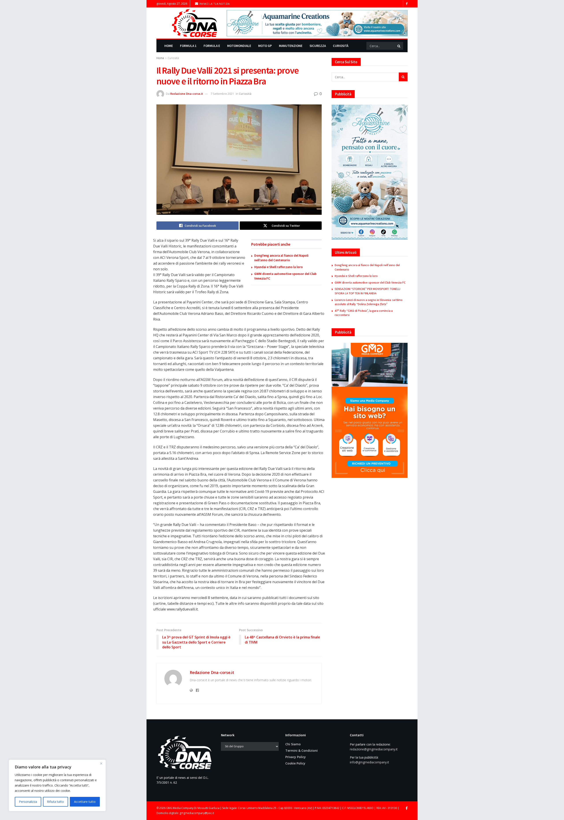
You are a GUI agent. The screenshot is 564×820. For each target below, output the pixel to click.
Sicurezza (318, 46)
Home (168, 46)
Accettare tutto (85, 802)
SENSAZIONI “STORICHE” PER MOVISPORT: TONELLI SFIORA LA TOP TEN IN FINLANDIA (367, 291)
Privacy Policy (295, 757)
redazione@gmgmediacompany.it (374, 749)
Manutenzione (290, 46)
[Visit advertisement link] (317, 23)
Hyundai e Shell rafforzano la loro (278, 267)
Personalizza (28, 802)
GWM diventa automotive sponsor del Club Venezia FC (370, 282)
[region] (57, 785)
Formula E (212, 46)
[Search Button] (399, 46)
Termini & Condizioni (301, 750)
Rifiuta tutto (55, 802)
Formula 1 (188, 46)
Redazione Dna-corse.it (186, 94)
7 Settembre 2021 (222, 94)
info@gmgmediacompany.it (369, 762)
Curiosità (340, 46)
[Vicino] (101, 763)
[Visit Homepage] (188, 23)
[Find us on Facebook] (407, 4)
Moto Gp (265, 46)
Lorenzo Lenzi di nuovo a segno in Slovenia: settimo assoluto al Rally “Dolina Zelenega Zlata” (369, 302)
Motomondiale (239, 46)
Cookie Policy (295, 763)
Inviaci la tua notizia (214, 3)
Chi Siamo (293, 744)
